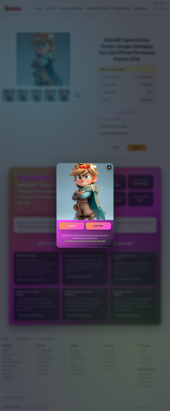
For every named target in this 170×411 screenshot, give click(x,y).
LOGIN (71, 226)
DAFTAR (98, 226)
